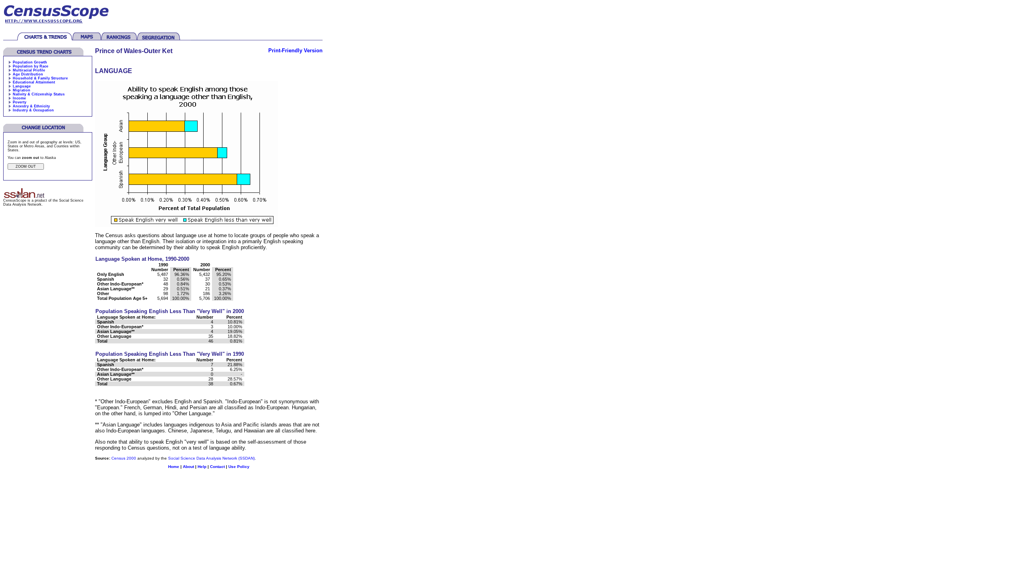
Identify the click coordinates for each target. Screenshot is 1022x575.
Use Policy (239, 466)
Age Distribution (28, 74)
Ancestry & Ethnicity (31, 106)
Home (173, 466)
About (188, 466)
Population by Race (30, 66)
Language (22, 86)
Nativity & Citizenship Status (39, 94)
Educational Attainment (34, 82)
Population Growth (30, 62)
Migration (21, 90)
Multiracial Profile (29, 70)
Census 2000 (123, 458)
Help (202, 466)
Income (19, 98)
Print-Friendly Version (295, 51)
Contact (217, 466)
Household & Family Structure (40, 78)
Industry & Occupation (33, 110)
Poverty (19, 102)
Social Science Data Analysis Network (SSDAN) (211, 458)
